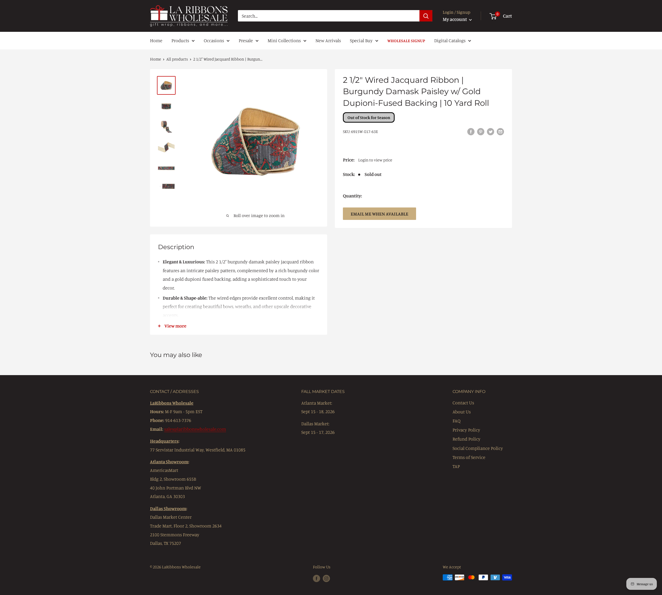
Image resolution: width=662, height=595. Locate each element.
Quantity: (352, 195)
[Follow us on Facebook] (316, 578)
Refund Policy (466, 439)
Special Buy (361, 40)
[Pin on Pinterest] (480, 131)
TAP (456, 466)
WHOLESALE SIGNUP (406, 40)
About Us (462, 411)
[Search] (425, 15)
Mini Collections (284, 40)
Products (180, 40)
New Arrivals (328, 40)
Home (156, 40)
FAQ (457, 420)
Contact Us (463, 402)
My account (455, 19)
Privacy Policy (466, 430)
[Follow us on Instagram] (326, 578)
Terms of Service (469, 457)
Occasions (214, 40)
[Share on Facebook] (471, 131)
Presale (246, 40)
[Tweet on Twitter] (490, 131)
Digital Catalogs (449, 40)
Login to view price (375, 159)
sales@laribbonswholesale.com (195, 429)
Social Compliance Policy (478, 448)
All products (177, 59)
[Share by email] (500, 131)
